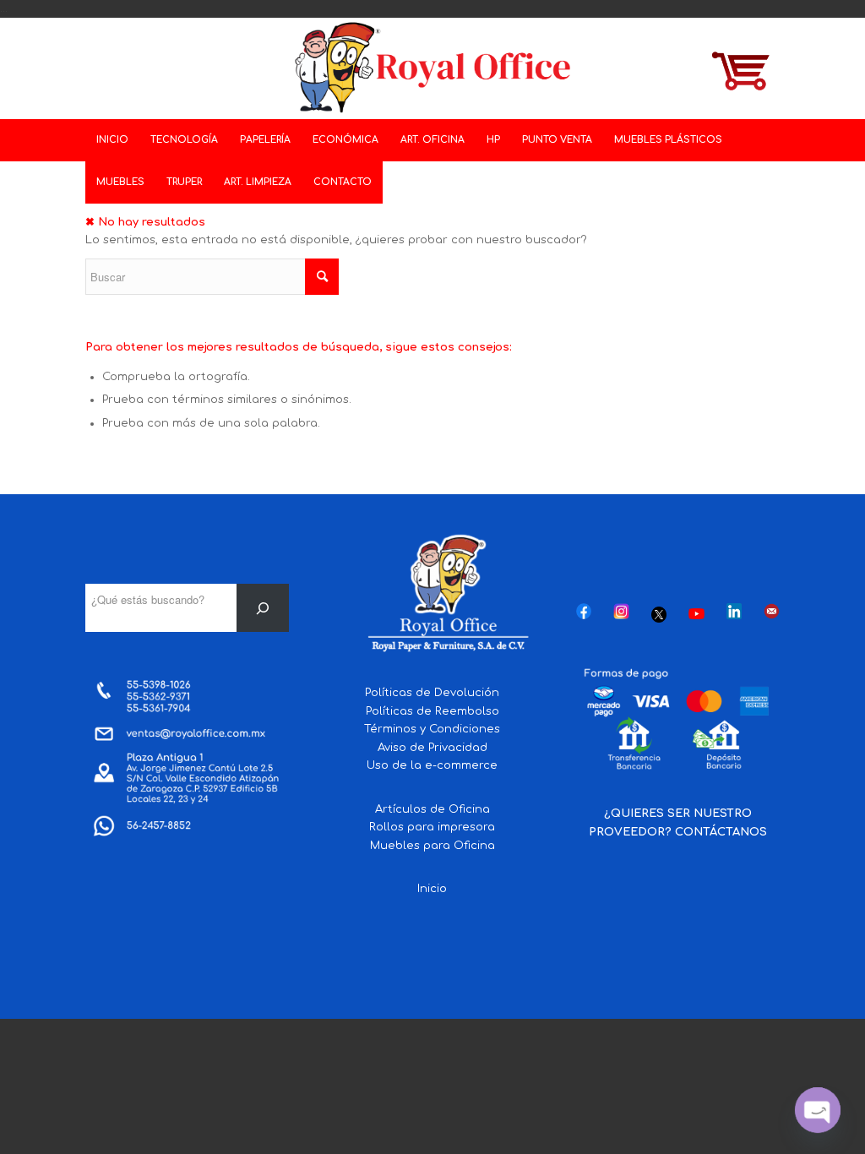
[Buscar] (263, 608)
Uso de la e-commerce (432, 765)
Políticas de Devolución (432, 693)
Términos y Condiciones (432, 729)
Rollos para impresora (432, 827)
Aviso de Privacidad (432, 748)
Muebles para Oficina (432, 846)
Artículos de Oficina (432, 809)
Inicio (432, 889)
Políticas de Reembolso (432, 711)
